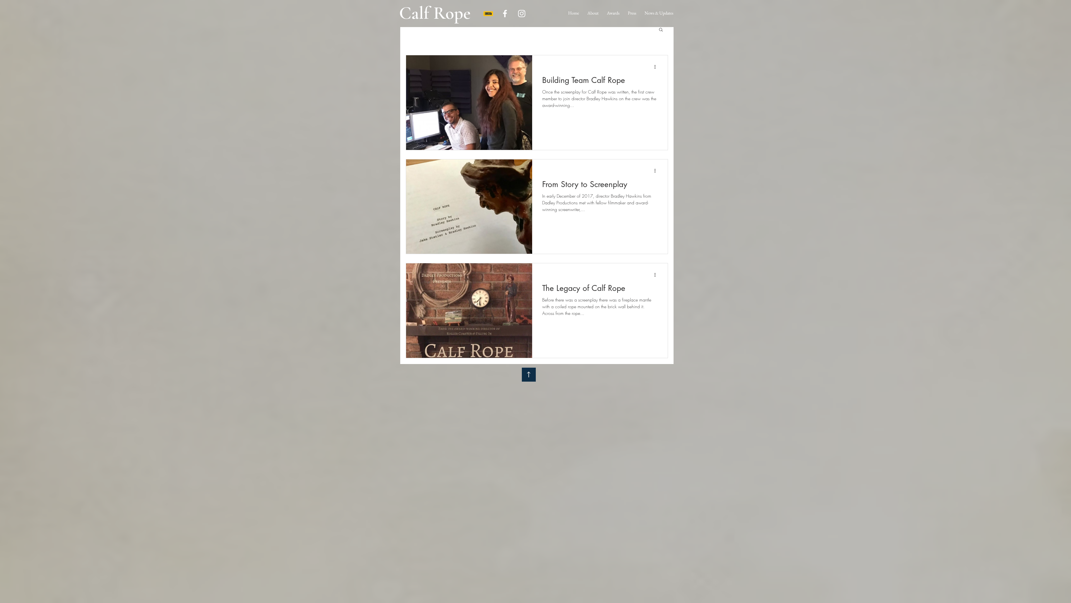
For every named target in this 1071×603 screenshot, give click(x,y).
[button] (661, 30)
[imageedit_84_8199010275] (488, 13)
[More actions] (656, 66)
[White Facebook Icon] (505, 13)
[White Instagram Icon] (522, 13)
